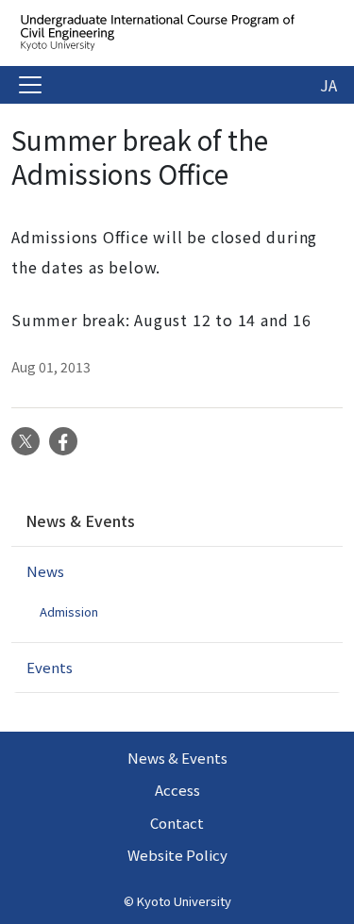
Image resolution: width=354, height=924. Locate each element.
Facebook (63, 441)
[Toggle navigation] (30, 85)
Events (49, 667)
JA (328, 84)
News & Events (80, 520)
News (45, 571)
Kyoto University (184, 901)
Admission (69, 611)
